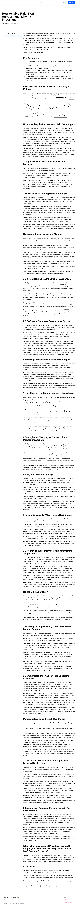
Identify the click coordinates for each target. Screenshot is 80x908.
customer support (61, 97)
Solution (37, 2)
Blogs (3, 10)
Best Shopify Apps (68, 902)
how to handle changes (64, 859)
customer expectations (60, 117)
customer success (56, 184)
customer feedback (56, 467)
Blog (42, 2)
